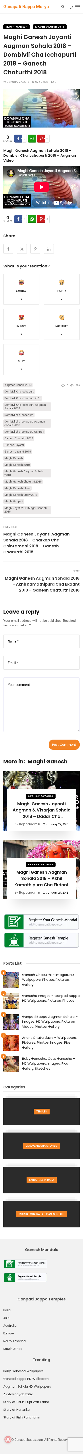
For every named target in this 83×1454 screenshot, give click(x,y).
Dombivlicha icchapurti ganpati (24, 431)
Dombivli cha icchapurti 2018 (22, 398)
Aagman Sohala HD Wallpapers (27, 1386)
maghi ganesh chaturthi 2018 (23, 481)
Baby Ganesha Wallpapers (23, 1371)
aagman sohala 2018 (17, 385)
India (7, 1310)
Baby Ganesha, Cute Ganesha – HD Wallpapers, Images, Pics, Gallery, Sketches (48, 1063)
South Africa (12, 1349)
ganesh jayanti (14, 445)
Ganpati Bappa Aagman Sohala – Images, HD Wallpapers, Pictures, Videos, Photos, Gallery (50, 1021)
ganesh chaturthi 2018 (18, 438)
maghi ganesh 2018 (17, 464)
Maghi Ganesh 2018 (49, 26)
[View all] (41, 1111)
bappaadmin (29, 824)
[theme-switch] (70, 6)
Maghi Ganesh (16, 26)
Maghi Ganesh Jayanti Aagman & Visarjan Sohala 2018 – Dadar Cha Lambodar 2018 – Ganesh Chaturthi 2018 (42, 810)
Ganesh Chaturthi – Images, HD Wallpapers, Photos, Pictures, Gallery (48, 979)
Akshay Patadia (40, 796)
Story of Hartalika (16, 1409)
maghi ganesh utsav (17, 488)
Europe (8, 1333)
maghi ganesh (13, 458)
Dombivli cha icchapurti (19, 391)
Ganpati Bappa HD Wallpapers (26, 1379)
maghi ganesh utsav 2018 (20, 494)
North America (14, 1341)
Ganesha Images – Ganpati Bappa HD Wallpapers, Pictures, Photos (51, 998)
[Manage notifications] (8, 1439)
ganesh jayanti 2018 (17, 451)
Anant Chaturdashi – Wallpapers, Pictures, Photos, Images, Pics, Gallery (49, 1042)
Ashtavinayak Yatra (18, 1394)
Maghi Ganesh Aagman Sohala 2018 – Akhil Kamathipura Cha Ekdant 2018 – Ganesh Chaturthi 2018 (42, 584)
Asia (6, 1318)
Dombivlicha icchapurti (18, 415)
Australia (10, 1325)
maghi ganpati (13, 501)
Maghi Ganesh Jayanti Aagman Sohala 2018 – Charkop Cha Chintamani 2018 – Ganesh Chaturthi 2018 (36, 543)
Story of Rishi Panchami (21, 1417)
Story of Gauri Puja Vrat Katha (26, 1402)
